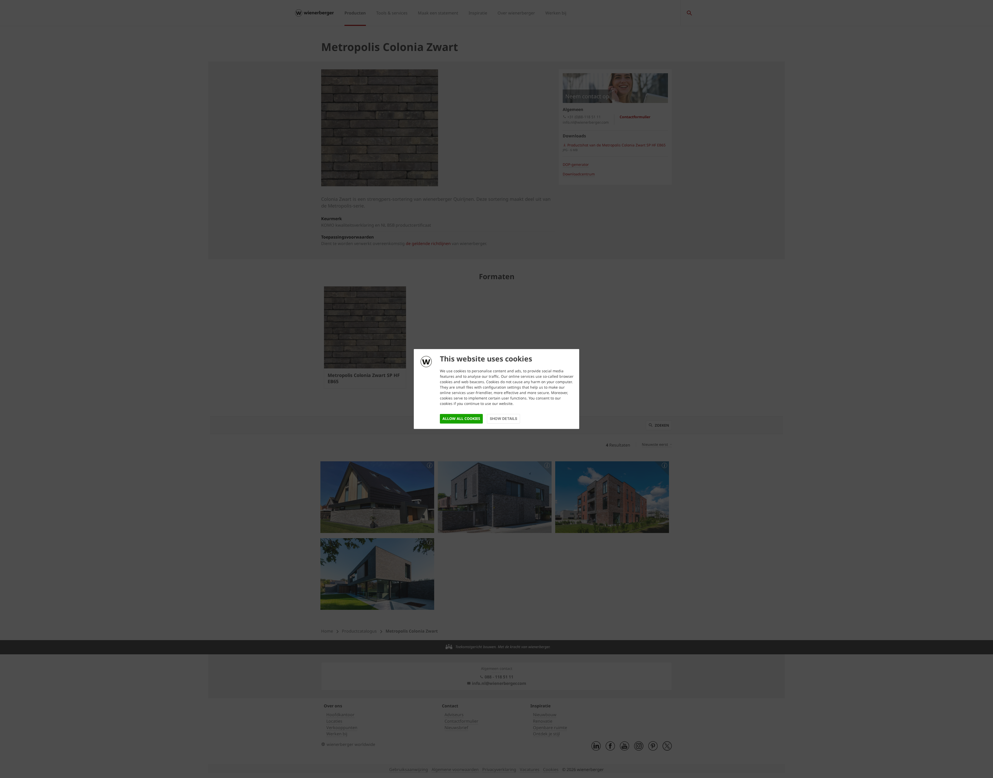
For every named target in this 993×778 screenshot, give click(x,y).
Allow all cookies (461, 418)
